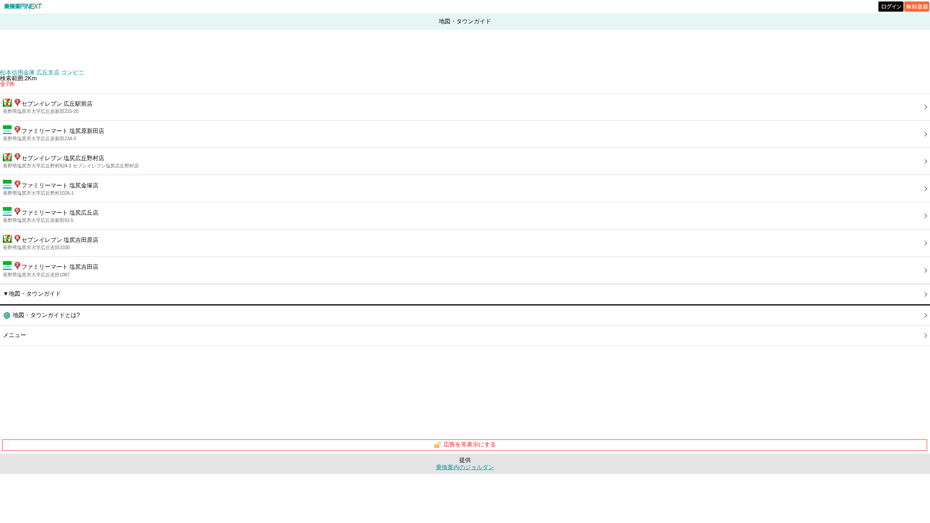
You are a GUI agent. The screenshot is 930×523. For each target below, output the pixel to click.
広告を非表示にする (470, 445)
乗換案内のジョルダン (465, 467)
